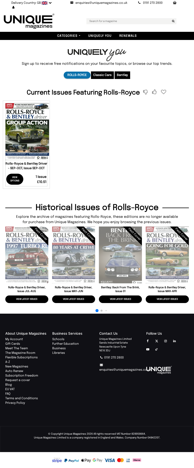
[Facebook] (148, 341)
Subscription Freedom (21, 375)
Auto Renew (14, 371)
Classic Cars (102, 75)
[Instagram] (165, 341)
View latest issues (26, 299)
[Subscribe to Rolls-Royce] (155, 92)
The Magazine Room (20, 353)
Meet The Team (16, 348)
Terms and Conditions (21, 398)
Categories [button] (67, 36)
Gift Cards (12, 343)
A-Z (7, 362)
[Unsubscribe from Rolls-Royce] (146, 92)
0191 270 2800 (113, 357)
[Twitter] (157, 341)
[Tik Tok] (157, 349)
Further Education (65, 343)
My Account (14, 339)
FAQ (7, 393)
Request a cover (17, 380)
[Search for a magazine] (172, 21)
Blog (8, 384)
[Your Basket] (174, 3)
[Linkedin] (174, 341)
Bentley (122, 75)
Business (59, 348)
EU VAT (10, 389)
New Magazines (16, 366)
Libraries (58, 353)
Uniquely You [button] (99, 36)
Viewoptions (14, 179)
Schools (58, 339)
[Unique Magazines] (167, 370)
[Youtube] (148, 349)
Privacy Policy (15, 403)
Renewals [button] (128, 36)
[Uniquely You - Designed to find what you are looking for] (97, 55)
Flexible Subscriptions (21, 357)
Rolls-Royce (77, 75)
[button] (13, 7)
